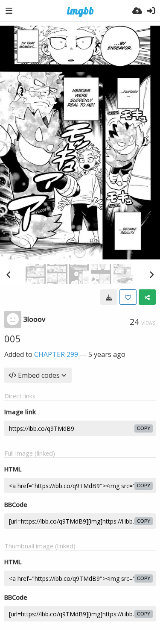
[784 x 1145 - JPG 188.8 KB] (108, 297)
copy (143, 428)
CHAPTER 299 (56, 354)
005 (12, 338)
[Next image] (151, 274)
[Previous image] (8, 274)
